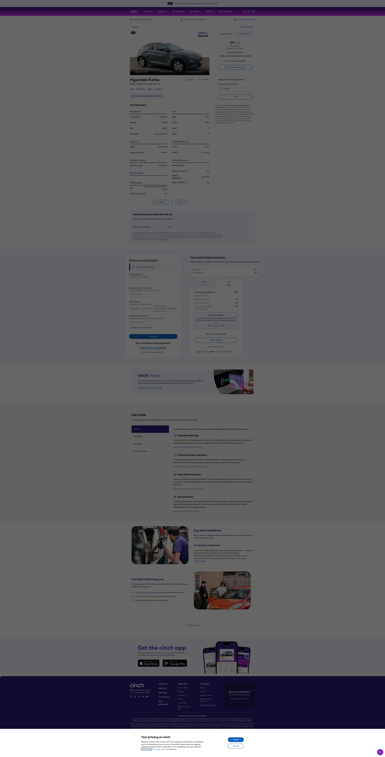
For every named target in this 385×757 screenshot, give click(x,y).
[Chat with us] (380, 752)
